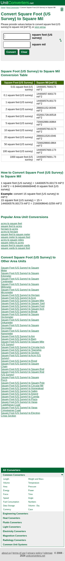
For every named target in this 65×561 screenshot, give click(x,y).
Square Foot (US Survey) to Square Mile (22, 300)
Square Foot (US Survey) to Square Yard (23, 303)
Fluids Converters (12, 522)
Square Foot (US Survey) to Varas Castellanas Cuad (19, 403)
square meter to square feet (15, 237)
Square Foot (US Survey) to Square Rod (22, 369)
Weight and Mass (36, 479)
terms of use (19, 553)
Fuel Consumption (11, 502)
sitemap (48, 553)
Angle (30, 498)
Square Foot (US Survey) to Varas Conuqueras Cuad (19, 409)
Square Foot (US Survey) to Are (18, 336)
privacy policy (35, 553)
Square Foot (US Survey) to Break (19, 311)
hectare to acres (9, 229)
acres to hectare (9, 231)
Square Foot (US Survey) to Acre (18, 298)
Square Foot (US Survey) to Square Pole (23, 383)
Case (30, 509)
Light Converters (12, 527)
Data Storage (9, 506)
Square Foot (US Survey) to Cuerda (20, 396)
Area (5, 486)
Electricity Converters (14, 531)
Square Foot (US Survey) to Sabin (19, 391)
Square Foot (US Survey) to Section (20, 352)
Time (30, 494)
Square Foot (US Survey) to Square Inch (22, 309)
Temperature (33, 483)
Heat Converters (11, 518)
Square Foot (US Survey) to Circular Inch (23, 347)
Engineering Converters (15, 513)
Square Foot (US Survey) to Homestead (22, 388)
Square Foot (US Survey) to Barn (18, 339)
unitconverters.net (35, 555)
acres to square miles (12, 240)
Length (6, 479)
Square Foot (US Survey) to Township (21, 350)
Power (31, 490)
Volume (6, 483)
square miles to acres (12, 242)
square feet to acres (11, 226)
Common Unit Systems (15, 544)
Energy (6, 490)
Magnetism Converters (15, 535)
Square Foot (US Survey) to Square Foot (22, 306)
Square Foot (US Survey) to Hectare (20, 295)
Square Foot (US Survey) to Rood (19, 361)
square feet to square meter (15, 234)
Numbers (32, 502)
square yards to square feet (15, 248)
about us (6, 553)
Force (5, 494)
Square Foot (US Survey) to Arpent (19, 394)
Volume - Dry (34, 506)
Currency (7, 509)
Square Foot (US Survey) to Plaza (19, 399)
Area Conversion (12, 7)
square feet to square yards (15, 245)
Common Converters (14, 475)
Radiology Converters (14, 540)
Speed (6, 498)
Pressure (32, 486)
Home (3, 7)
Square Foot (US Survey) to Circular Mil (22, 385)
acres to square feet (11, 223)
